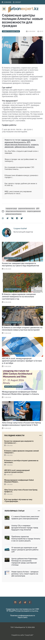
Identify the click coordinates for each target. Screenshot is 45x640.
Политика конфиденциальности (22, 615)
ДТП (28, 142)
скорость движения (33, 211)
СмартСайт (29, 635)
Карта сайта (22, 617)
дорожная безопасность (15, 142)
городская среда (28, 140)
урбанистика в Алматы (25, 147)
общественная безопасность (17, 144)
